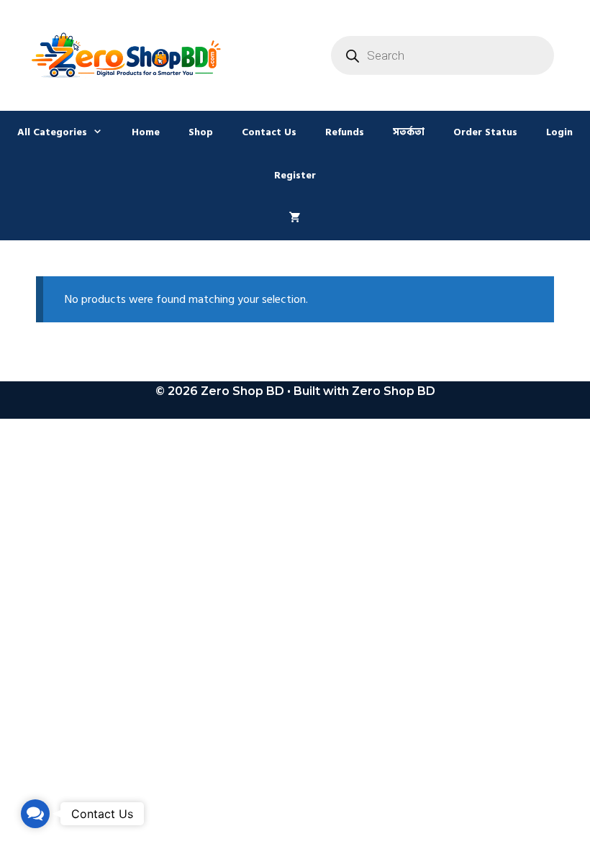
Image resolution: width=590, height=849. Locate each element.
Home (146, 132)
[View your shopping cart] (295, 218)
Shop (201, 132)
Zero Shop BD (393, 391)
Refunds (344, 132)
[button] (35, 813)
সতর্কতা (409, 132)
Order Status (485, 132)
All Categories (52, 132)
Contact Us (269, 132)
